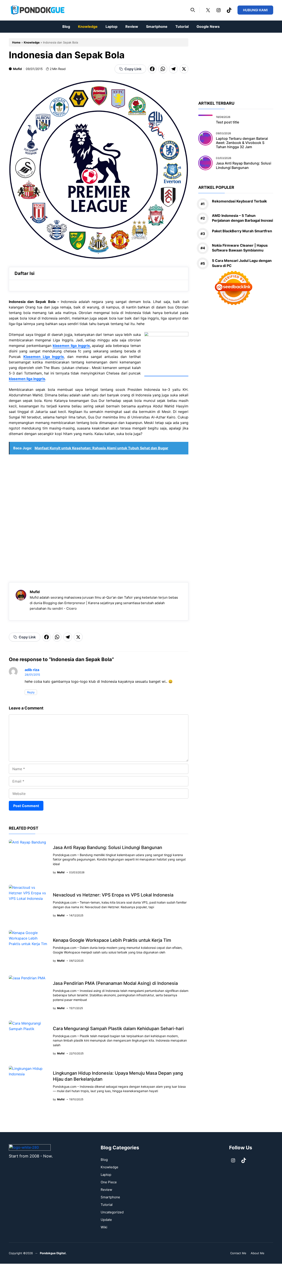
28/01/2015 (32, 674)
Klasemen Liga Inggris (43, 356)
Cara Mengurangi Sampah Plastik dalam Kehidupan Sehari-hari (118, 1028)
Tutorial (182, 26)
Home (16, 42)
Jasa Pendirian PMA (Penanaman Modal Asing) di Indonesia (115, 983)
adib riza (32, 670)
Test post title (227, 122)
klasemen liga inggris (71, 345)
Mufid (17, 69)
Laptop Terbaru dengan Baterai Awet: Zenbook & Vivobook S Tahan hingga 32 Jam (242, 142)
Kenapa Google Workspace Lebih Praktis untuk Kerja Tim (112, 940)
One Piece (109, 1182)
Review (131, 26)
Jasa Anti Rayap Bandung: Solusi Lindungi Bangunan (107, 847)
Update (106, 1220)
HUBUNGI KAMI (255, 10)
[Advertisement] (98, 516)
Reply (31, 692)
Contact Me (238, 1253)
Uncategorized (112, 1212)
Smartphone (156, 26)
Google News (208, 26)
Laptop (111, 26)
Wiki (104, 1227)
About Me (257, 1253)
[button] (193, 10)
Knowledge (88, 26)
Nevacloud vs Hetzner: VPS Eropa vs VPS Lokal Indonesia (113, 895)
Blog (66, 26)
